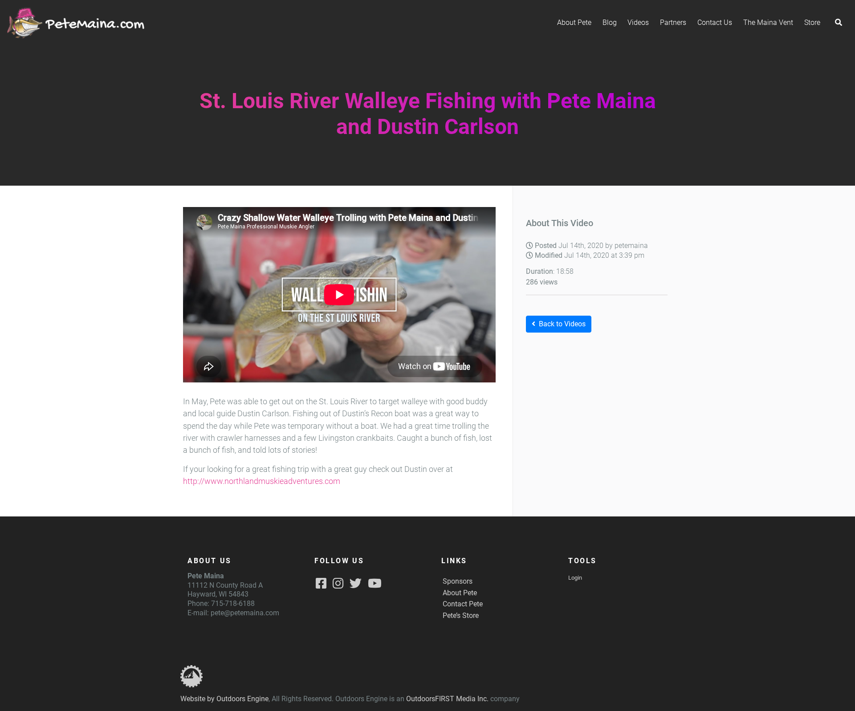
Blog (610, 22)
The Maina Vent (768, 22)
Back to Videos (562, 324)
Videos (638, 22)
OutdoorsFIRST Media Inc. (447, 699)
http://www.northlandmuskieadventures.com (261, 481)
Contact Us (714, 22)
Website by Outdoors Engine (224, 699)
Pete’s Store (461, 615)
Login (575, 577)
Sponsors (457, 581)
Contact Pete (463, 604)
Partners (673, 22)
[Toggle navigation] (838, 22)
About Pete (574, 22)
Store (812, 22)
